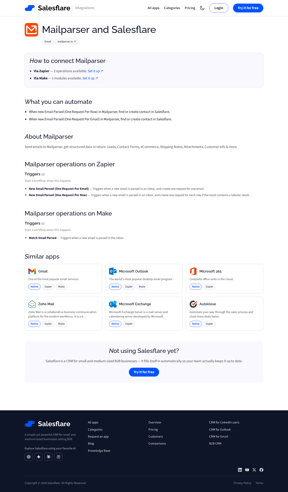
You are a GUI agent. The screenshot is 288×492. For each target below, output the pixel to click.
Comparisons (157, 443)
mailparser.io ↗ (67, 41)
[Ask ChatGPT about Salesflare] (29, 457)
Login (218, 8)
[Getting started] (247, 470)
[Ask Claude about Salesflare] (48, 457)
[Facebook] (261, 470)
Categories (172, 8)
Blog (91, 443)
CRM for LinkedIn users (224, 422)
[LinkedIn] (240, 470)
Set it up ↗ (95, 71)
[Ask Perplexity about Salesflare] (58, 457)
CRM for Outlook (220, 429)
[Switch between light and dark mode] (202, 7)
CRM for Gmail (218, 436)
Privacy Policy (242, 483)
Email (47, 41)
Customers (155, 436)
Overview (154, 422)
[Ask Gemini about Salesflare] (39, 457)
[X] (254, 470)
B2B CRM (215, 443)
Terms (259, 483)
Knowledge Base (99, 450)
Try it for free (248, 8)
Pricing (190, 8)
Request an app (98, 436)
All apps (153, 8)
